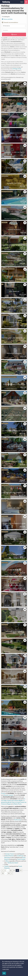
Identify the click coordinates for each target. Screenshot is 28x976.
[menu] (26, 2)
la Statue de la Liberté (12, 800)
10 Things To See (16, 68)
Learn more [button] (5, 969)
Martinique (7, 857)
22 (10, 870)
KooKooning (17, 819)
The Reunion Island (12, 862)
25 (20, 870)
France (12, 854)
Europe (3, 793)
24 (17, 870)
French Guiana (21, 859)
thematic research (8, 795)
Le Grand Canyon (19, 802)
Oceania (6, 866)
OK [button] (4, 973)
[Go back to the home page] (6, 2)
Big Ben (21, 800)
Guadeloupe (20, 855)
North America (10, 855)
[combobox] (14, 26)
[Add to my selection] (24, 83)
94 (8, 873)
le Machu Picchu (17, 804)
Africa (7, 861)
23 (14, 870)
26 (3, 873)
